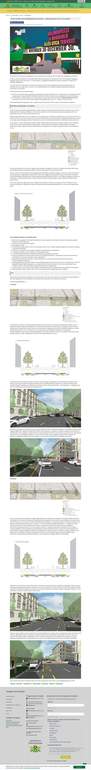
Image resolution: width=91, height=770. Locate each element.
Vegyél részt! (9, 720)
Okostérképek (9, 699)
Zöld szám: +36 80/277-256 (14, 1)
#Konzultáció (19, 683)
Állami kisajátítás (68, 6)
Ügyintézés (34, 5)
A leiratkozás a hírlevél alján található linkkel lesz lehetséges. (59, 753)
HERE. (65, 761)
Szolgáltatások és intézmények (19, 10)
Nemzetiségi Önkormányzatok (72, 10)
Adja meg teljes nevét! (51, 708)
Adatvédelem (9, 702)
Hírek (21, 15)
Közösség (36, 10)
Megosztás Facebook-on (17, 22)
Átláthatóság (51, 5)
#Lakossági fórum (27, 683)
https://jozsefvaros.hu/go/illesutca (34, 94)
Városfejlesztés (30, 10)
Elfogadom (79, 767)
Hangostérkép (51, 1)
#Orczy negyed (45, 683)
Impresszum (9, 710)
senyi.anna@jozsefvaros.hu (64, 681)
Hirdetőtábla (9, 10)
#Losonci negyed (36, 683)
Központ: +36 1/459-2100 (30, 1)
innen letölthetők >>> (20, 281)
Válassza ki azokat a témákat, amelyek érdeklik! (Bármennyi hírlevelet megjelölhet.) (63, 720)
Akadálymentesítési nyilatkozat (13, 705)
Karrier (7, 713)
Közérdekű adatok (10, 696)
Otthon (27, 5)
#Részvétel (51, 683)
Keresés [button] (82, 6)
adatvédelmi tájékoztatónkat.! (32, 768)
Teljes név (50, 702)
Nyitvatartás (42, 1)
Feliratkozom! (65, 757)
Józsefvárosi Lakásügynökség (13, 722)
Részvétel (42, 5)
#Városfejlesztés (59, 683)
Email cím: (50, 710)
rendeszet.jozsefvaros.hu (35, 728)
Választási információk (60, 10)
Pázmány (59, 6)
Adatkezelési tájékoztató (54, 745)
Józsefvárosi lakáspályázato (12, 723)
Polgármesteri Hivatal (50, 10)
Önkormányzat (42, 10)
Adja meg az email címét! (52, 716)
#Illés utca (13, 683)
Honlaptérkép (9, 707)
